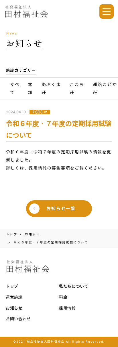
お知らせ (14, 308)
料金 (63, 297)
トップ (12, 286)
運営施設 (14, 297)
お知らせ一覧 (61, 208)
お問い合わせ (18, 318)
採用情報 (67, 308)
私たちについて (73, 286)
